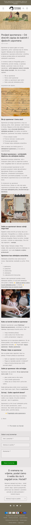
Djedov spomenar (14, 346)
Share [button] (4, 418)
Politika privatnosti (13, 517)
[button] (3, 8)
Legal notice (21, 522)
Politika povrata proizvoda (12, 520)
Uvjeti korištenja (23, 517)
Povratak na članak (17, 426)
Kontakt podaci (23, 520)
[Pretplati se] (25, 499)
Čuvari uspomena (14, 515)
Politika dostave (12, 522)
